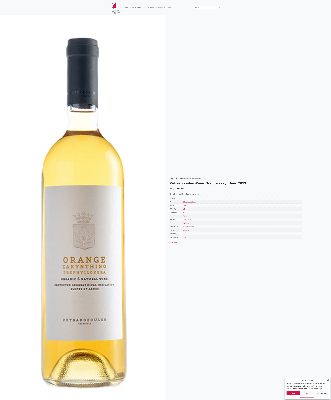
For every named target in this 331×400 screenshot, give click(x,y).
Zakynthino (186, 230)
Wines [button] (131, 7)
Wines (176, 178)
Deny (307, 393)
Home (171, 178)
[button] (327, 380)
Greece (185, 216)
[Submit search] (219, 7)
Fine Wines (138, 7)
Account (168, 7)
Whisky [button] (146, 7)
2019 (184, 233)
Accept (293, 393)
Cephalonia (186, 223)
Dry (184, 212)
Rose (184, 205)
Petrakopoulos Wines (189, 202)
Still (184, 209)
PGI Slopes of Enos (188, 226)
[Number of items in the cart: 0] (192, 7)
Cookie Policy (303, 397)
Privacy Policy (310, 397)
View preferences (321, 393)
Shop (126, 7)
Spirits (152, 7)
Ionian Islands (187, 219)
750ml (184, 237)
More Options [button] (160, 7)
